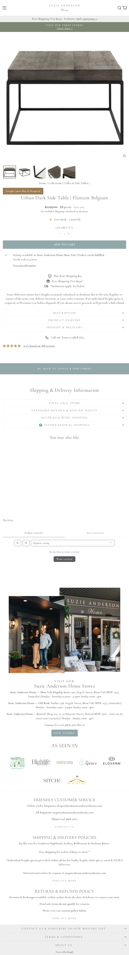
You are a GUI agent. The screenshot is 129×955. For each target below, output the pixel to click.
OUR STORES (64, 732)
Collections (54, 183)
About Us (63, 945)
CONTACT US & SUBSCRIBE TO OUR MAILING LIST (63, 928)
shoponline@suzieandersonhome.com (79, 806)
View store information (24, 265)
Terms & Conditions (64, 937)
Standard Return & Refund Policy (64, 410)
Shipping (59, 211)
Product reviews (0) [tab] (34, 533)
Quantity (65, 227)
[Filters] (26, 543)
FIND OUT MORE (64, 880)
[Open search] (17, 543)
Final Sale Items (64, 403)
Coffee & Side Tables (76, 183)
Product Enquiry (64, 320)
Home (42, 183)
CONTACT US (64, 826)
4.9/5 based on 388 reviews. (39, 346)
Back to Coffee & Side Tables (67, 368)
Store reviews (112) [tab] (95, 533)
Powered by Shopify (65, 952)
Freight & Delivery (64, 327)
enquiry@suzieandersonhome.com (73, 812)
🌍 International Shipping (64, 425)
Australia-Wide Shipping (64, 417)
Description (64, 313)
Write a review (64, 559)
